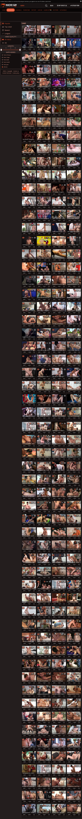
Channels (19, 10)
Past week (6, 60)
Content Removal (6, 73)
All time (5, 67)
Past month (7, 62)
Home (4, 10)
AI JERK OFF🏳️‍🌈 (47, 10)
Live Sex (40, 10)
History (33, 10)
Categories (10, 10)
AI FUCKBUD (63, 10)
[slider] (1, 50)
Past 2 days (7, 57)
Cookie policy (15, 73)
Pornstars (26, 10)
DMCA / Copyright (7, 71)
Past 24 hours (7, 55)
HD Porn (55, 10)
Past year (6, 64)
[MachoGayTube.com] (9, 5)
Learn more (48, 1)
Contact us (16, 71)
